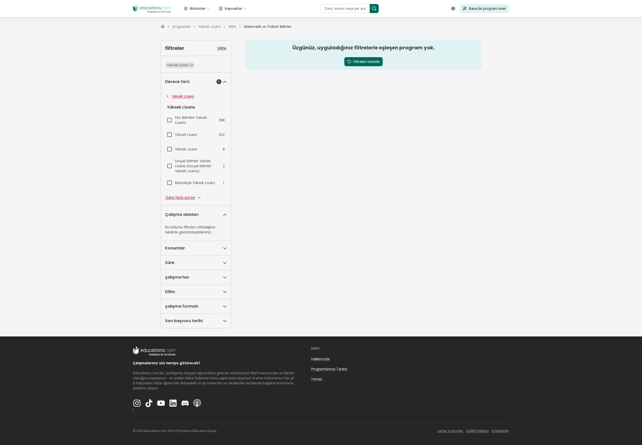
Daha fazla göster (180, 197)
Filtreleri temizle (366, 61)
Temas (316, 379)
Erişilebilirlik (500, 431)
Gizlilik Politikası (477, 431)
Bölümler (198, 8)
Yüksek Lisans (183, 96)
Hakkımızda (320, 359)
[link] (268, 26)
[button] (180, 65)
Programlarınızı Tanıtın (329, 369)
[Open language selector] (453, 8)
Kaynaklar (234, 8)
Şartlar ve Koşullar (450, 431)
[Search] (374, 8)
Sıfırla (221, 48)
